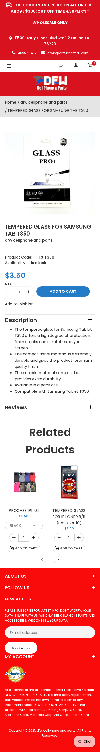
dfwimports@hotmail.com (67, 53)
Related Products (50, 441)
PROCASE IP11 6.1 (24, 510)
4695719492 (27, 53)
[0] (90, 66)
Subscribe (21, 647)
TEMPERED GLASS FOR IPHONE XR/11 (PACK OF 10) (68, 517)
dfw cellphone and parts (29, 240)
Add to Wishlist (19, 304)
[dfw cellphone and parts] (50, 84)
